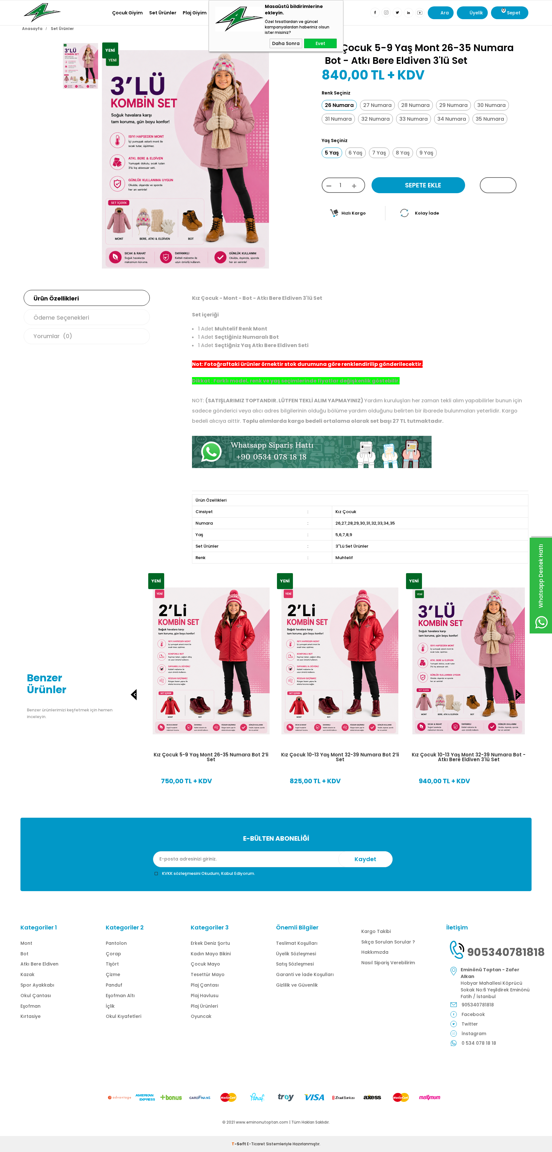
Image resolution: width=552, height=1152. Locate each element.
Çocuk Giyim (127, 13)
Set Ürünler (162, 13)
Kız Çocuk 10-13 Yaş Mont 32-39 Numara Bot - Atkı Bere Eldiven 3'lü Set (468, 757)
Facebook (473, 1014)
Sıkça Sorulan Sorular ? (388, 942)
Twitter (470, 1024)
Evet (320, 43)
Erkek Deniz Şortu (210, 943)
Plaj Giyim (195, 13)
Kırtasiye (30, 1016)
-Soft (239, 1144)
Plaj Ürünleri (204, 1006)
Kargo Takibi (376, 931)
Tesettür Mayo (208, 974)
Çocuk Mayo (205, 964)
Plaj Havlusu (204, 995)
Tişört (112, 964)
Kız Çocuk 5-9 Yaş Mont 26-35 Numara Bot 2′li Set (211, 757)
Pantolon (116, 943)
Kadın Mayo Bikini (211, 954)
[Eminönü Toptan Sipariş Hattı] (312, 466)
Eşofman (30, 1006)
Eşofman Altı (120, 995)
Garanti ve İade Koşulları (305, 974)
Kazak (27, 974)
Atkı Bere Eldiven (39, 964)
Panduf (114, 985)
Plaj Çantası (205, 985)
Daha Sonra (286, 43)
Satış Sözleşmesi (295, 964)
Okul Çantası (35, 995)
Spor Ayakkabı (37, 985)
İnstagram (474, 1033)
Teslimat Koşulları (297, 943)
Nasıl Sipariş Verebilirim (388, 962)
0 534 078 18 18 (479, 1043)
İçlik (110, 1006)
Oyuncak (201, 1016)
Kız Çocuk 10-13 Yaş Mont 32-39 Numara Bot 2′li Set (340, 757)
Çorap (113, 954)
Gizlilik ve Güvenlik (297, 985)
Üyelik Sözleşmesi (296, 954)
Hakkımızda (374, 952)
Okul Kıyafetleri (123, 1016)
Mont (26, 943)
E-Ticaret (256, 1144)
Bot (24, 954)
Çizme (113, 974)
